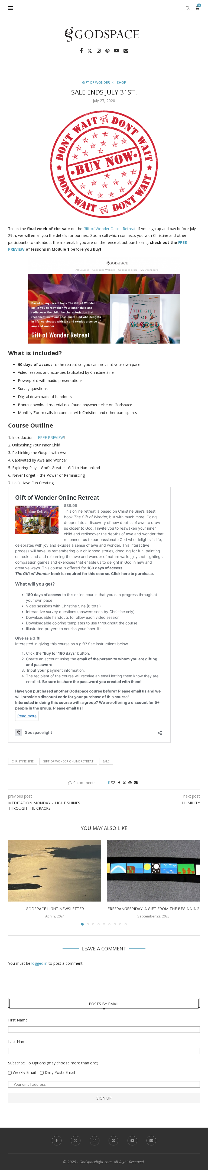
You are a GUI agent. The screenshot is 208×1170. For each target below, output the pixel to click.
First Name (18, 1020)
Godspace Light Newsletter (55, 908)
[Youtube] (116, 50)
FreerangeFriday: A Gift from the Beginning (153, 908)
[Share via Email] (136, 782)
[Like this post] (113, 782)
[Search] (187, 8)
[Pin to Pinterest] (130, 782)
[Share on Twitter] (124, 782)
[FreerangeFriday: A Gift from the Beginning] (153, 871)
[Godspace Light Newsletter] (54, 871)
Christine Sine (23, 761)
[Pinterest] (107, 50)
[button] (15, 882)
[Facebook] (81, 50)
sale (106, 761)
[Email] (125, 50)
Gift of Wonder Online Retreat (109, 228)
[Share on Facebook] (119, 782)
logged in (39, 963)
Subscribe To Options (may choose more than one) (53, 1062)
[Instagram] (99, 50)
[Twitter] (89, 50)
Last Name (18, 1041)
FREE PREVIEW (51, 437)
